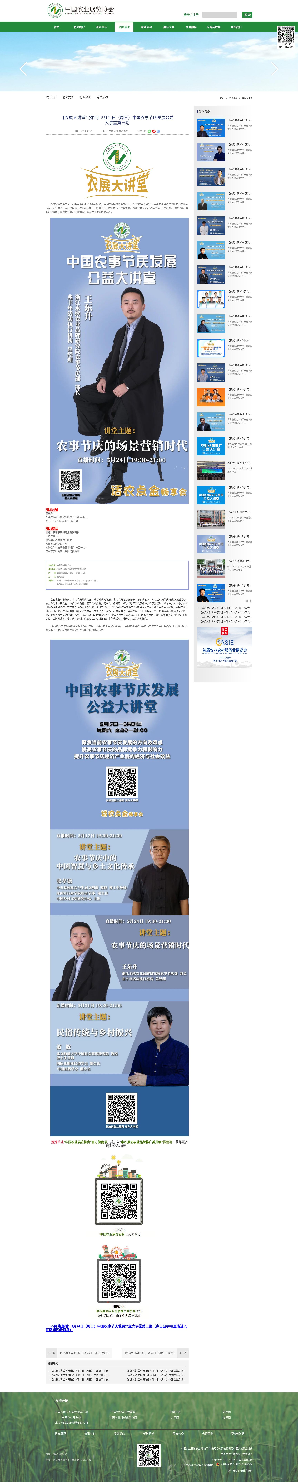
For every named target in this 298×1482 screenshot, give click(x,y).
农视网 (226, 1417)
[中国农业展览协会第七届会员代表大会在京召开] (211, 519)
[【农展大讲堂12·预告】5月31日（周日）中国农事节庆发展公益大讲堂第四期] (211, 152)
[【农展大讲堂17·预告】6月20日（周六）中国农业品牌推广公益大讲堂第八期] (211, 274)
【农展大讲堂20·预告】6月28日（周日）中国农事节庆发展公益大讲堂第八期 (81, 1370)
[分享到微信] (149, 131)
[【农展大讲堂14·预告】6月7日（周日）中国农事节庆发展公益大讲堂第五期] (211, 201)
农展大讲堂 (247, 98)
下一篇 (156, 1353)
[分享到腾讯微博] (158, 131)
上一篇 (79, 1353)
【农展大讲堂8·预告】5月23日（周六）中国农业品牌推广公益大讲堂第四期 (239, 585)
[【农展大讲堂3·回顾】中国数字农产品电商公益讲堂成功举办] (211, 348)
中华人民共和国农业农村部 (71, 1412)
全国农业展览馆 (71, 1417)
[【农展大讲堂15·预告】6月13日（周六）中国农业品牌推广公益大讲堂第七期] (211, 225)
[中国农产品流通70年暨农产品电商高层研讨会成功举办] (211, 568)
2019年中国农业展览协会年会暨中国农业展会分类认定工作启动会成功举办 (239, 463)
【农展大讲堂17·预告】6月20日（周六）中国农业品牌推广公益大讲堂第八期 (155, 1375)
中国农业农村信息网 (123, 1412)
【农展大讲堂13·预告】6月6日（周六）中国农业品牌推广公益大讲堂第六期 (239, 169)
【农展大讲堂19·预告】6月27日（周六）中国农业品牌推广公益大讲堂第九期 (155, 1370)
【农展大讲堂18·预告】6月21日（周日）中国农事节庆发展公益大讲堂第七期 (81, 1375)
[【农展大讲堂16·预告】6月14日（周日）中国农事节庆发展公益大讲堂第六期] (211, 250)
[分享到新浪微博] (154, 131)
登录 (187, 15)
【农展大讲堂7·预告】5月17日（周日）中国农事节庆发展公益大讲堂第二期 (239, 536)
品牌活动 (233, 98)
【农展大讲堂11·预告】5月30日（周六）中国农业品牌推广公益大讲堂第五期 (239, 120)
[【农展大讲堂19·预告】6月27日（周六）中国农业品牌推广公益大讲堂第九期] (211, 372)
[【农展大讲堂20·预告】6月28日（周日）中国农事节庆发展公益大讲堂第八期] (211, 421)
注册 (195, 15)
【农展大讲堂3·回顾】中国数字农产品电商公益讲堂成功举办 (239, 340)
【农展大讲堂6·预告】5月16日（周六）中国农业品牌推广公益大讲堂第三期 (239, 487)
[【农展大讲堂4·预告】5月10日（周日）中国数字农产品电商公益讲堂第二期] (211, 397)
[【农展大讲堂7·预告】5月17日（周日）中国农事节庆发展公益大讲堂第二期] (211, 544)
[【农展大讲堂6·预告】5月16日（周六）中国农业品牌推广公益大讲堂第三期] (211, 495)
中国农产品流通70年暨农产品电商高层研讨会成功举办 (239, 561)
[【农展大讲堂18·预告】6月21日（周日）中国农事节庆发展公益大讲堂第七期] (211, 323)
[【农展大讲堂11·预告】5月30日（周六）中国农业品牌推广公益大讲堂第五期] (211, 128)
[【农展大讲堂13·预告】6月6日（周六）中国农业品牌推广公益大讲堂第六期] (211, 177)
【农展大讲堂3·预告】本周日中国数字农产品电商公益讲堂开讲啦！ (239, 291)
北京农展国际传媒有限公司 (71, 1422)
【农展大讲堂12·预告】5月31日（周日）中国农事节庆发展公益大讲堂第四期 (239, 144)
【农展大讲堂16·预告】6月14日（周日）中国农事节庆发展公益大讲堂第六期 (81, 1379)
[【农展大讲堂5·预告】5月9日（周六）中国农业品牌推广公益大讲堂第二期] (211, 446)
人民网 (175, 1417)
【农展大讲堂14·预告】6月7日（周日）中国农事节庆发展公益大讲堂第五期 (239, 193)
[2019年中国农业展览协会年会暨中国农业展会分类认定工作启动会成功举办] (211, 470)
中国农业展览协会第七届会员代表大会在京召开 (239, 512)
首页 (56, 27)
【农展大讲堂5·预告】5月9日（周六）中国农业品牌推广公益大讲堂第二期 (239, 438)
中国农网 (174, 1412)
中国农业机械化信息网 (123, 1417)
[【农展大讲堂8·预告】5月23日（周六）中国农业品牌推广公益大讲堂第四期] (211, 593)
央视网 (226, 1412)
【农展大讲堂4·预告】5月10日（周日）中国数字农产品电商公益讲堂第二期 (239, 389)
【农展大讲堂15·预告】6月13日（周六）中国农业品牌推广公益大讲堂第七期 (155, 1379)
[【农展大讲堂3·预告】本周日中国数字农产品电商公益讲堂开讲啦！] (211, 299)
